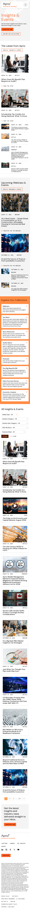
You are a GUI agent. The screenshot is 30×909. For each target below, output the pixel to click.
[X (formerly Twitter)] (14, 850)
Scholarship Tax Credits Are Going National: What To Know (14, 115)
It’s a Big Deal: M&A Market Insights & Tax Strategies (19, 289)
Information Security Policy (9, 904)
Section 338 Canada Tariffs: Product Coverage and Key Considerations (19, 170)
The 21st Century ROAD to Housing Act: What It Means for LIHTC (19, 141)
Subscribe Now (7, 29)
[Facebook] (10, 850)
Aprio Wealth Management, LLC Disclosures (13, 898)
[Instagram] (6, 850)
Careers (12, 843)
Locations (4, 843)
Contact (3, 846)
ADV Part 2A (4, 901)
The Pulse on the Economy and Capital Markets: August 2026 (20, 128)
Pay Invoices (21, 843)
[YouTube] (18, 850)
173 (19, 798)
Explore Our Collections (11, 34)
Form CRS (12, 901)
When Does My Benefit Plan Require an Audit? (13, 80)
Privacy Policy (5, 896)
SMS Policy (15, 896)
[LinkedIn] (2, 850)
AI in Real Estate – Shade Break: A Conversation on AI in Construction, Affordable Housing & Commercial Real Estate (14, 222)
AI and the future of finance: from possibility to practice (13, 260)
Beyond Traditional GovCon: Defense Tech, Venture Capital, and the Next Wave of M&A (19, 277)
